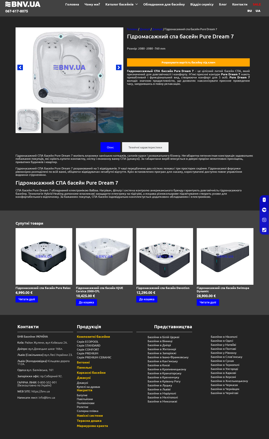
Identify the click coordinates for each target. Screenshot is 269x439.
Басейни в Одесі (222, 340)
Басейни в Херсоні (223, 377)
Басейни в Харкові (223, 372)
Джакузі (145, 29)
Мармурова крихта (92, 425)
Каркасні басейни (91, 372)
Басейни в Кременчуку (163, 377)
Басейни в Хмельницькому (229, 381)
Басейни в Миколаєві (162, 401)
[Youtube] (264, 200)
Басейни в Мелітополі (163, 397)
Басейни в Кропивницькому (167, 369)
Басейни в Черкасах (224, 385)
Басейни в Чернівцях (225, 389)
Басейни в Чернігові (224, 393)
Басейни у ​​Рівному (223, 352)
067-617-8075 (16, 11)
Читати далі (26, 299)
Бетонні (83, 362)
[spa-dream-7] (69, 67)
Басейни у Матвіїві (223, 344)
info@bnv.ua (47, 397)
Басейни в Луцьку (160, 385)
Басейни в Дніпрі (159, 345)
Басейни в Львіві (159, 389)
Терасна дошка (89, 420)
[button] (20, 67)
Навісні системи (90, 415)
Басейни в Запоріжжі (162, 353)
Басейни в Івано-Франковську (168, 357)
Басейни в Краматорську (164, 373)
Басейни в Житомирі (162, 349)
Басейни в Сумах (222, 360)
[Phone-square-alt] (264, 230)
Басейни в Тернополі (225, 364)
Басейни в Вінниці (160, 341)
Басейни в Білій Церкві (163, 337)
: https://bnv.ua (33, 391)
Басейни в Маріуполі (162, 393)
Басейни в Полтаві (223, 348)
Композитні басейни (93, 336)
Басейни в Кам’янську (163, 361)
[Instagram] (264, 220)
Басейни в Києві (159, 365)
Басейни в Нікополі (224, 336)
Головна (132, 29)
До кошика (86, 302)
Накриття (84, 390)
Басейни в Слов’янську (226, 356)
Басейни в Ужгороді (224, 368)
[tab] (110, 147)
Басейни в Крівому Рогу (164, 381)
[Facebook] (264, 210)
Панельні (84, 367)
